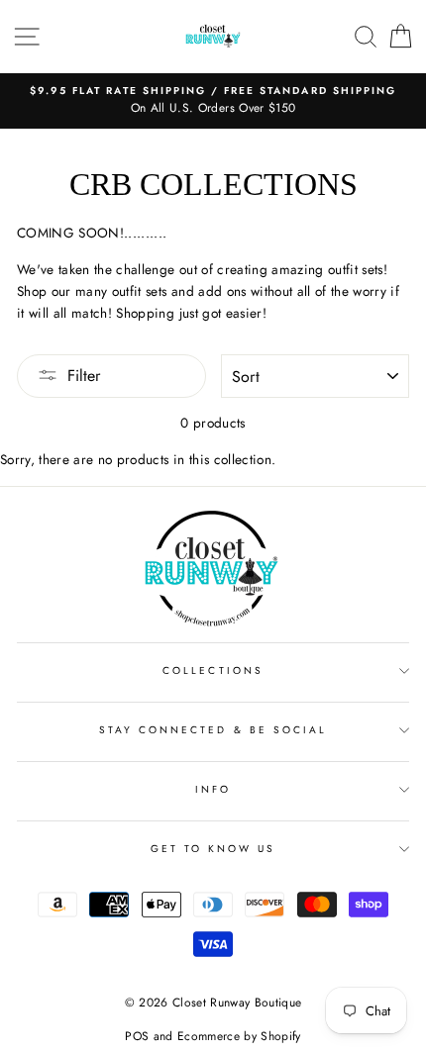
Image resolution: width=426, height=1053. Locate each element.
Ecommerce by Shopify (239, 1036)
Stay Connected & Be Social (213, 729)
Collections (213, 670)
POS (137, 1036)
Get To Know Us (213, 848)
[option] (213, 101)
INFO (213, 789)
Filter (83, 375)
